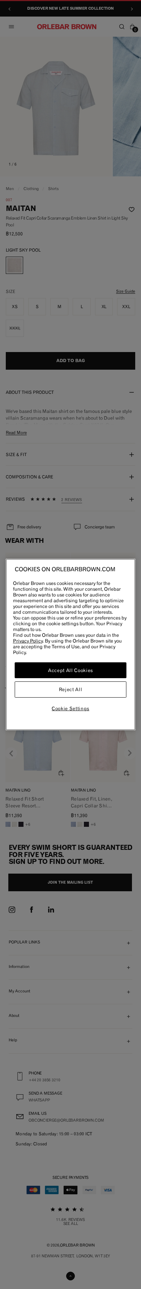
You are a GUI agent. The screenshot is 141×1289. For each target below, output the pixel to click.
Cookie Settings (70, 708)
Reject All (70, 690)
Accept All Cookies (70, 670)
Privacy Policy (28, 641)
